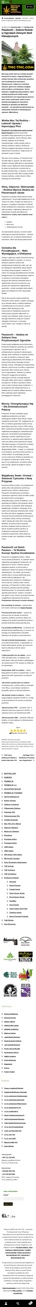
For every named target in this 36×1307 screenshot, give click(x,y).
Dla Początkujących (11, 797)
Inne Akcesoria (10, 924)
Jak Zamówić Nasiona (12, 1045)
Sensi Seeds (14, 905)
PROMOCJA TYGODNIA (13, 793)
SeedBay (12, 901)
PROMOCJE (8, 781)
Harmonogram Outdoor (13, 1041)
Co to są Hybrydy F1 (11, 1111)
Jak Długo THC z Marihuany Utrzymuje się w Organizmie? (26, 757)
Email (6, 1195)
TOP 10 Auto (9, 866)
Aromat (7, 742)
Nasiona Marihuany (11, 1014)
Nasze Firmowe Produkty (18, 916)
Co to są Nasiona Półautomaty (15, 1104)
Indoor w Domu (10, 800)
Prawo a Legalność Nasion (13, 1088)
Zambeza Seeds (15, 912)
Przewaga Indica (10, 839)
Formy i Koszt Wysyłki (12, 1049)
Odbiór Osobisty (10, 1056)
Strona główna (9, 18)
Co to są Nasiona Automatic (14, 1100)
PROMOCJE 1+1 (10, 785)
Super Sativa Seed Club (18, 909)
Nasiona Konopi (22, 744)
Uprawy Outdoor (7, 748)
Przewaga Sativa (10, 843)
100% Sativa (8, 851)
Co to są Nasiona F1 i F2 (12, 1108)
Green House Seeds (17, 893)
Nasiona (18, 18)
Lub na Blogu (9, 1146)
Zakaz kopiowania (9, 1288)
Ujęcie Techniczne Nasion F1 (14, 1115)
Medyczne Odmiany (11, 831)
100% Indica (8, 847)
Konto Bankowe (10, 1060)
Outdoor (12, 746)
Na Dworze (13, 744)
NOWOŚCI (8, 777)
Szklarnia (27, 746)
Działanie (23, 742)
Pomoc (6, 1068)
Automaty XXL (9, 812)
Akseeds (12, 882)
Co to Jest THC (9, 1135)
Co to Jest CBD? (10, 1138)
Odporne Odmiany (11, 828)
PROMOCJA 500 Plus (11, 1029)
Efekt (29, 742)
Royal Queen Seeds (16, 897)
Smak (21, 746)
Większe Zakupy (10, 1033)
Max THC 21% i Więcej (12, 824)
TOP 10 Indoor (9, 870)
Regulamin (8, 1064)
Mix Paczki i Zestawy (12, 858)
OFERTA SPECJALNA (11, 1025)
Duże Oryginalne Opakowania (15, 862)
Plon (17, 746)
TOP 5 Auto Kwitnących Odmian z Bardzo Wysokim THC (9, 757)
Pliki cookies (17, 1291)
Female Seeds (14, 889)
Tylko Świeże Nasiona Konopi (15, 1123)
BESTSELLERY (10, 773)
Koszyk (28, 1301)
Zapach (15, 748)
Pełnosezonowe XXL (12, 816)
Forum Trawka (9, 1072)
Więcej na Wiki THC (11, 1142)
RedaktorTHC (29, 27)
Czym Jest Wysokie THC (13, 1131)
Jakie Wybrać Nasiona (12, 1037)
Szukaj (18, 1303)
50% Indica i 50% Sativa (13, 855)
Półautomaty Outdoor (12, 808)
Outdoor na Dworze (11, 804)
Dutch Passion (26, 608)
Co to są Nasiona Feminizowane (15, 1096)
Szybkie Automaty (11, 820)
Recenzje (17, 739)
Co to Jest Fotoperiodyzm (13, 1127)
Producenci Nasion (11, 878)
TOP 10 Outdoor (10, 874)
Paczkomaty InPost (11, 1052)
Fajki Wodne (9, 920)
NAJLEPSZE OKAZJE (12, 789)
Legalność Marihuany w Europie (15, 1092)
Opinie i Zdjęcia (9, 1022)
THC (31, 746)
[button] (3, 2)
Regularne (8, 835)
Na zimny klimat (22, 1247)
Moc (7, 744)
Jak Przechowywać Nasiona (14, 1119)
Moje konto (6, 1303)
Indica (4, 744)
